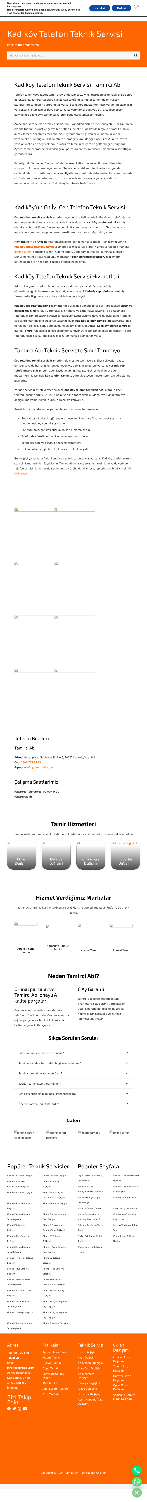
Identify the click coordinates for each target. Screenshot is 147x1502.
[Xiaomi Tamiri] (89, 938)
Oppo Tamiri (50, 1368)
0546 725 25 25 (31, 762)
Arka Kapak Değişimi (91, 1362)
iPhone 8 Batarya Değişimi (20, 1192)
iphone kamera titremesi (125, 1197)
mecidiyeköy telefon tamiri (126, 1208)
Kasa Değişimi (87, 1357)
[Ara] (135, 55)
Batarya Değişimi (89, 1383)
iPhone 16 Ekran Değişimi (54, 1175)
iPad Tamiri (49, 1383)
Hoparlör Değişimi (89, 1394)
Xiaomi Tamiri (51, 1357)
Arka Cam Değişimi (90, 1368)
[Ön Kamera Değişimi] (90, 855)
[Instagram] (19, 1409)
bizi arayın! (21, 473)
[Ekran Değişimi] (21, 855)
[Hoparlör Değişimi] (125, 855)
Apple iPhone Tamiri (55, 1352)
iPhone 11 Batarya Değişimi (20, 1312)
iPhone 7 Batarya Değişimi (55, 1203)
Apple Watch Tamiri (55, 1388)
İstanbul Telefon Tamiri (89, 1208)
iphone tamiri (23, 251)
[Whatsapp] (137, 1481)
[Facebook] (9, 1409)
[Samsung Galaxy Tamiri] (57, 938)
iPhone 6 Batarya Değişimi (55, 1323)
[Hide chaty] (137, 1493)
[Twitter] (14, 1409)
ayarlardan (19, 13)
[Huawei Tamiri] (121, 938)
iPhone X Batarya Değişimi (20, 1175)
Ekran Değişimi (87, 1352)
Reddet (121, 8)
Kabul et (100, 8)
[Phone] (137, 1470)
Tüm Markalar (51, 1394)
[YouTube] (25, 1409)
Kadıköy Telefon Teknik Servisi (64, 33)
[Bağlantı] (25, 1135)
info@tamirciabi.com (40, 767)
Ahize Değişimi (87, 1388)
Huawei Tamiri (51, 1362)
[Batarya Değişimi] (56, 855)
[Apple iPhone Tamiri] (25, 938)
